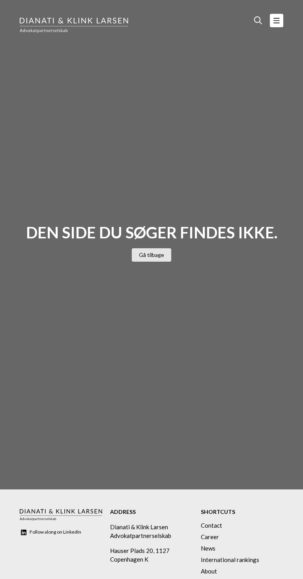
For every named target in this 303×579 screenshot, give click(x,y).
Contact (211, 525)
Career (210, 537)
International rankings (230, 560)
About (209, 571)
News (208, 548)
